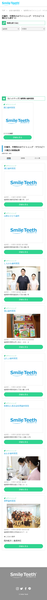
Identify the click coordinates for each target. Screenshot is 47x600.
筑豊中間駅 (25, 435)
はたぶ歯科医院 (10, 358)
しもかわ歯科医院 (11, 263)
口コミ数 (37, 158)
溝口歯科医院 (9, 108)
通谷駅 (24, 292)
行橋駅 (10, 133)
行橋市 (13, 197)
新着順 (9, 158)
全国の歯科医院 (14, 10)
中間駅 (24, 387)
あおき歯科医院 (10, 453)
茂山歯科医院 (10, 311)
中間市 (13, 245)
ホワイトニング (11, 104)
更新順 (23, 158)
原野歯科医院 (10, 501)
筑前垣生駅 (25, 530)
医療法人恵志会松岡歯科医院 (16, 406)
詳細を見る (17, 137)
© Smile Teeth (23, 594)
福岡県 (6, 197)
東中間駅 (25, 245)
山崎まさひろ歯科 (11, 216)
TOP (3, 10)
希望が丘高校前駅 (28, 340)
